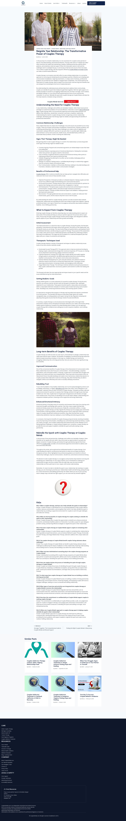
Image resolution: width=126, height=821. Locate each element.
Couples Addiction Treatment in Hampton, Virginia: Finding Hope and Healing (62, 697)
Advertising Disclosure (6, 780)
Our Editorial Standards (6, 762)
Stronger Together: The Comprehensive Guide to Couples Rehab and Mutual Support (47, 628)
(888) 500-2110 (71, 102)
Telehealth (64, 3)
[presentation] (36, 650)
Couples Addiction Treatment (8, 739)
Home (41, 3)
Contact (84, 3)
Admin (29, 666)
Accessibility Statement (6, 782)
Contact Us (4, 766)
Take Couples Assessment (93, 3)
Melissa (39, 57)
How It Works (47, 3)
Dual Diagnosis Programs (7, 737)
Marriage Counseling (6, 731)
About (79, 3)
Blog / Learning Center (6, 755)
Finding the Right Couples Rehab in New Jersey (79, 627)
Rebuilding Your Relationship (67, 48)
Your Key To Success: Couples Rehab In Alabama (89, 695)
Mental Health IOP (5, 733)
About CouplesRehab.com (7, 760)
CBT (60, 254)
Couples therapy (40, 174)
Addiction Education (6, 752)
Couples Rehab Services (61, 102)
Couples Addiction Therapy (43, 48)
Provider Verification (6, 778)
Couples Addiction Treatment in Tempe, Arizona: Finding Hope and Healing (62, 663)
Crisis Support (4, 776)
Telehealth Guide (5, 746)
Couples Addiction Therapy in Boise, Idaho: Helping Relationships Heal (36, 662)
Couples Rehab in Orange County (78, 69)
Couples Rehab (55, 48)
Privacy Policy (4, 768)
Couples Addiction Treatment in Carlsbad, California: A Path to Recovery (34, 697)
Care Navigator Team (6, 764)
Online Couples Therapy (7, 729)
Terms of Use (4, 770)
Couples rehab (46, 444)
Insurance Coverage (6, 748)
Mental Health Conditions (7, 750)
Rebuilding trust (60, 388)
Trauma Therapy (5, 735)
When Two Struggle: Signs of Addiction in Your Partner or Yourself (89, 662)
